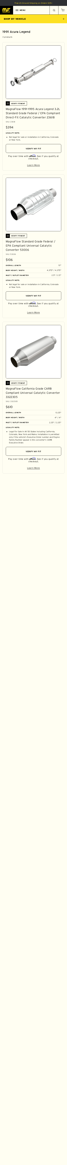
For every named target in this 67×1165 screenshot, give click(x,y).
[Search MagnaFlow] (54, 10)
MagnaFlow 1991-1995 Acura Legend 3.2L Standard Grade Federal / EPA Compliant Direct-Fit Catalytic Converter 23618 (33, 113)
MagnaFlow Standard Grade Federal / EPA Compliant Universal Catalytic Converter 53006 (30, 245)
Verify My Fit (33, 149)
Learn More (44, 165)
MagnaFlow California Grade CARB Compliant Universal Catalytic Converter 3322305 (33, 393)
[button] (62, 10)
